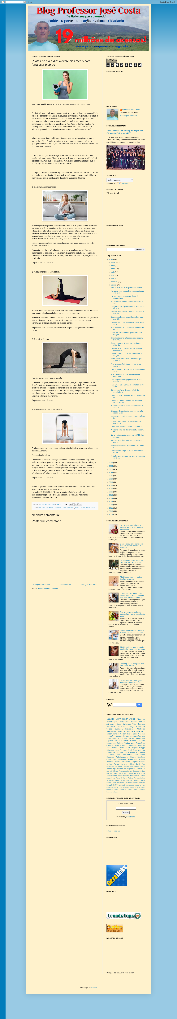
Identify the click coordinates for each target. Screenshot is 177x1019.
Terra (143, 764)
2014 (111, 498)
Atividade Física (113, 724)
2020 (111, 479)
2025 (111, 463)
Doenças (141, 724)
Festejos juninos (139, 778)
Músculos (141, 745)
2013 (111, 502)
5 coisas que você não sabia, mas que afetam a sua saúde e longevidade (131, 527)
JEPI (131, 775)
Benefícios (49, 508)
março (113, 278)
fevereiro (114, 282)
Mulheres (141, 729)
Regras (135, 762)
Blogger (94, 988)
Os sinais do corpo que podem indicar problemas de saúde (131, 681)
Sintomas (127, 724)
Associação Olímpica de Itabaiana (129, 785)
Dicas (132, 718)
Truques (134, 748)
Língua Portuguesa (120, 771)
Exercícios (57, 508)
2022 (111, 473)
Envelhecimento (121, 745)
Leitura (136, 766)
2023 (111, 469)
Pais (131, 766)
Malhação (124, 764)
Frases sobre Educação (136, 789)
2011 (111, 508)
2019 (111, 482)
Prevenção (130, 729)
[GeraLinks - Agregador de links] (116, 885)
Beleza (131, 739)
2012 (111, 505)
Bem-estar (41, 508)
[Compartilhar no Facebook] (78, 504)
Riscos (129, 734)
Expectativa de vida (114, 752)
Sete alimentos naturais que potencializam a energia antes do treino (132, 614)
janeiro (114, 285)
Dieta (133, 731)
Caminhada (140, 752)
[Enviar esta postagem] (66, 504)
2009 (111, 515)
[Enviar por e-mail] (70, 504)
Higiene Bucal (134, 764)
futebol (117, 741)
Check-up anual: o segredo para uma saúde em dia (132, 665)
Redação (109, 785)
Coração (131, 726)
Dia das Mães (111, 773)
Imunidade (132, 745)
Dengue (142, 775)
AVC (108, 748)
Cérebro (123, 734)
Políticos (136, 775)
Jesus (108, 778)
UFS (133, 769)
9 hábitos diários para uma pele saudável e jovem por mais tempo (132, 648)
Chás (124, 755)
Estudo (142, 721)
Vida (134, 724)
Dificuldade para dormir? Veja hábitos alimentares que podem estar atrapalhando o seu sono (132, 595)
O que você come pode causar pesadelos (126, 427)
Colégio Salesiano (133, 771)
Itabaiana (118, 729)
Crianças (109, 745)
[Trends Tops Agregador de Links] (123, 919)
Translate (124, 183)
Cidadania (120, 782)
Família (126, 766)
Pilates (88, 508)
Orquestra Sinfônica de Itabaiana (117, 787)
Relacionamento (122, 757)
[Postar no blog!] (73, 504)
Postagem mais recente (41, 585)
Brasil (135, 734)
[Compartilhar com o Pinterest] (81, 504)
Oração (142, 780)
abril (113, 275)
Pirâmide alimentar (138, 782)
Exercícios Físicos (128, 721)
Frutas (132, 752)
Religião (129, 769)
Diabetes (109, 762)
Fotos (127, 752)
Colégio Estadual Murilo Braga (129, 743)
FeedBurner (130, 817)
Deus (113, 778)
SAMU (115, 785)
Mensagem (111, 731)
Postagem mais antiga (89, 585)
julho (113, 266)
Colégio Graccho (126, 780)
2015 (111, 495)
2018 (111, 485)
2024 (111, 466)
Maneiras (141, 734)
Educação (110, 736)
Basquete (125, 741)
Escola (133, 757)
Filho (136, 759)
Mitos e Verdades (119, 739)
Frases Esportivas (120, 789)
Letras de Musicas (113, 831)
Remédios (141, 757)
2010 (111, 511)
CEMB (108, 759)
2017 (111, 489)
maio (113, 272)
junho (113, 269)
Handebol (136, 780)
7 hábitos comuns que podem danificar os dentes (131, 578)
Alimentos (141, 719)
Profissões (110, 766)
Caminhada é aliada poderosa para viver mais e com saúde (131, 561)
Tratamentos (130, 736)
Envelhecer (122, 759)
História (133, 741)
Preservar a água (112, 792)
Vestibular (139, 769)
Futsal (129, 755)
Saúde (93, 508)
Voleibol (142, 759)
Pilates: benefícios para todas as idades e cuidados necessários (132, 632)
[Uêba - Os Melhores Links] (114, 932)
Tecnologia (118, 766)
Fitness (116, 764)
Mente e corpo (80, 508)
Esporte (126, 731)
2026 (111, 260)
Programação (120, 736)
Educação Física (113, 755)
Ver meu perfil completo (128, 116)
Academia (141, 741)
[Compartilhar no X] (75, 504)
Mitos (143, 743)
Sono (119, 731)
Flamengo (110, 757)
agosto (113, 262)
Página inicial (65, 585)
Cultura (142, 771)
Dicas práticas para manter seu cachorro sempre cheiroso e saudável (131, 546)
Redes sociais (111, 782)
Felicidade (110, 750)
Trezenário (126, 762)
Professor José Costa (131, 110)
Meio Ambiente (123, 775)
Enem (115, 759)
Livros (115, 775)
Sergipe (142, 748)
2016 (111, 492)
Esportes (109, 741)
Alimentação (111, 721)
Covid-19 (116, 734)
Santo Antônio (139, 755)
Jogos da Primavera (119, 769)
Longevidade (111, 743)
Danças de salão (134, 787)
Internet (114, 748)
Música (117, 762)
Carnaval (141, 750)
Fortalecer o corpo (68, 508)
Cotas (143, 785)
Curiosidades (140, 739)
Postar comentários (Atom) (48, 589)
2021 (111, 476)
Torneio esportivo (112, 780)
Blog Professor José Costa (126, 750)
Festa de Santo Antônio (124, 778)
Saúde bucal (124, 748)
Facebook (128, 782)
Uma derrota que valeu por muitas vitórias (126, 288)
